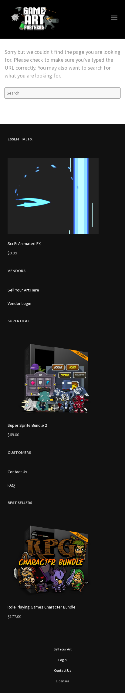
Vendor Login (19, 303)
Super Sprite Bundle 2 (27, 425)
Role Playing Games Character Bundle (42, 607)
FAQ (11, 485)
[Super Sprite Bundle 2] (62, 378)
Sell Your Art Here (23, 290)
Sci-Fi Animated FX (24, 243)
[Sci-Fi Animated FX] (62, 196)
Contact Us (17, 471)
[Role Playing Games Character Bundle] (62, 560)
